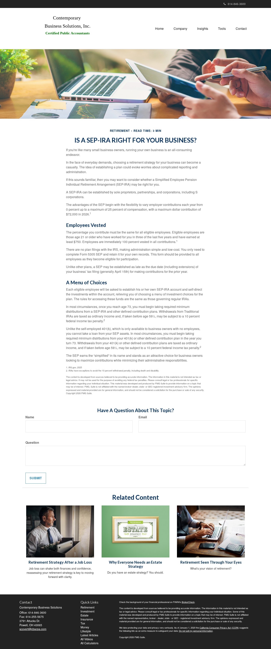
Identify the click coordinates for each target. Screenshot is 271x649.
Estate (84, 615)
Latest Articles (89, 635)
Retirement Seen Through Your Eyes (211, 562)
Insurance (87, 619)
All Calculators (89, 643)
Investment (87, 611)
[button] (180, 28)
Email (142, 417)
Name (29, 417)
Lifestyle (86, 631)
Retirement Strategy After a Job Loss (60, 562)
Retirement (87, 607)
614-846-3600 (237, 4)
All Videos (87, 639)
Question (32, 442)
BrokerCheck (188, 602)
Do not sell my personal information (196, 630)
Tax (83, 623)
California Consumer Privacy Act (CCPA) (219, 627)
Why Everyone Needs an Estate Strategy (135, 564)
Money (85, 627)
